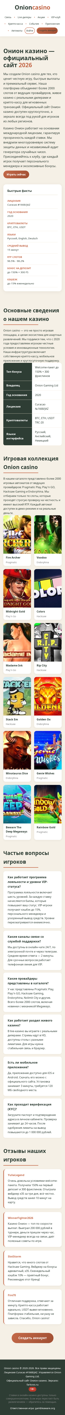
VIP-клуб (55, 17)
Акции (41, 17)
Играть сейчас (16, 174)
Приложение (52, 23)
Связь (8, 17)
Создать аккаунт (47, 30)
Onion (32, 7)
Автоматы (17, 30)
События (34, 23)
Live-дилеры (24, 17)
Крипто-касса (15, 23)
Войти (29, 30)
